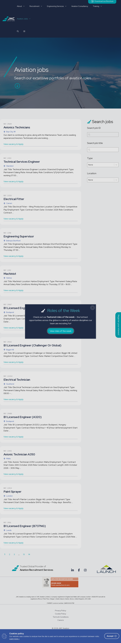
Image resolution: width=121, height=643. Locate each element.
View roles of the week (60, 331)
